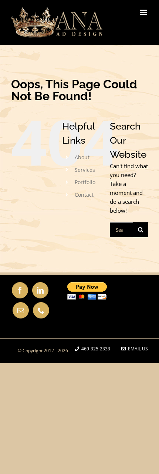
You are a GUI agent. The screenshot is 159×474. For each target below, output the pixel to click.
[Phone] (41, 310)
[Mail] (21, 310)
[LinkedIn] (40, 290)
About (82, 157)
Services (85, 169)
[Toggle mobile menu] (144, 12)
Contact (84, 194)
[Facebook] (20, 290)
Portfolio (85, 182)
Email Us (137, 349)
